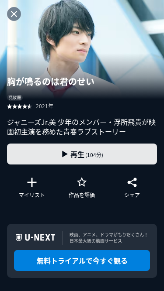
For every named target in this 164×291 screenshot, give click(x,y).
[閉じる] (14, 14)
